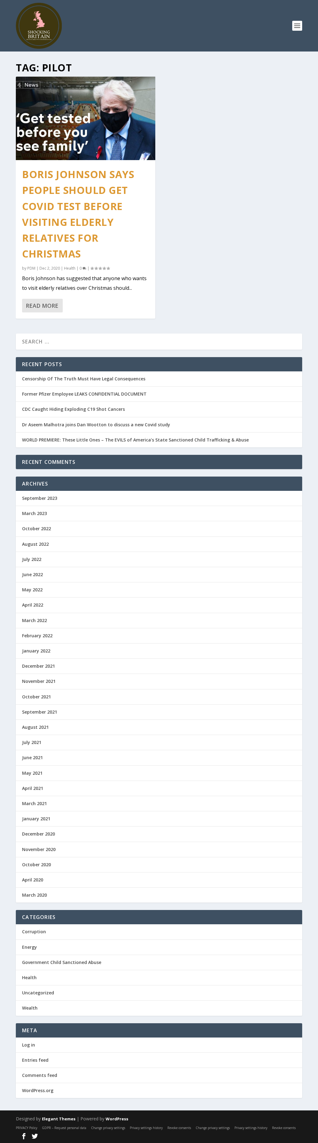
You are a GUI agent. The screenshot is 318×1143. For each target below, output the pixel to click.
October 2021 (36, 697)
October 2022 (36, 528)
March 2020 (34, 895)
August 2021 (35, 727)
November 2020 (39, 849)
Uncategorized (38, 993)
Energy (29, 947)
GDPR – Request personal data (64, 1128)
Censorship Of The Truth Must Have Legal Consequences (83, 379)
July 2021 (31, 742)
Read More (42, 305)
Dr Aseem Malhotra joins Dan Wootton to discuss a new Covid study (96, 425)
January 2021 (36, 819)
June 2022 (32, 574)
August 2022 (35, 544)
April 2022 (32, 605)
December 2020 (38, 834)
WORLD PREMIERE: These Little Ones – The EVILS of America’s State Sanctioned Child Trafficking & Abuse (135, 440)
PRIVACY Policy (26, 1128)
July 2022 (31, 559)
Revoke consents (179, 1128)
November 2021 (39, 681)
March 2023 (34, 513)
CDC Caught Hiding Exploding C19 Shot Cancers (73, 409)
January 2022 (36, 651)
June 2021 (32, 757)
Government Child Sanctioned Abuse (61, 962)
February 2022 (37, 636)
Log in (28, 1045)
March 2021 (34, 803)
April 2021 (32, 788)
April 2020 (32, 880)
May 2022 (32, 590)
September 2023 (39, 498)
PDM (31, 268)
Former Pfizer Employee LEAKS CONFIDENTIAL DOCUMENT (84, 394)
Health (69, 268)
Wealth (30, 1008)
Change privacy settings (108, 1128)
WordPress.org (37, 1090)
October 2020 (36, 864)
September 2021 (39, 712)
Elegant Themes (58, 1119)
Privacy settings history (146, 1128)
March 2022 (34, 620)
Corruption (34, 932)
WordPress (117, 1119)
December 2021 (38, 666)
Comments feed (39, 1075)
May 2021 (32, 773)
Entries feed (35, 1060)
